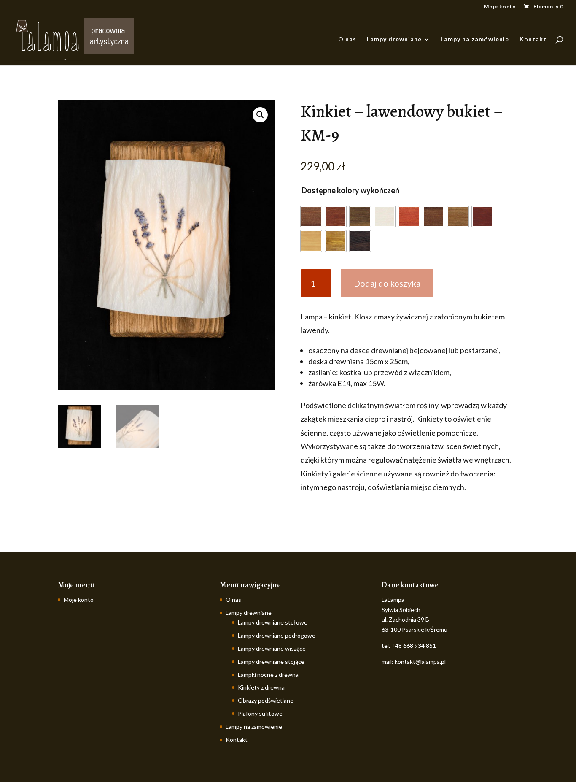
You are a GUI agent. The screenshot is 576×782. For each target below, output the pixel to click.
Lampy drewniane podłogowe (276, 635)
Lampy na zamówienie (475, 39)
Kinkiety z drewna (261, 687)
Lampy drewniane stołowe (272, 622)
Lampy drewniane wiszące (272, 648)
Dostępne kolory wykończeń (350, 190)
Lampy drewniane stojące (271, 661)
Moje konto (500, 7)
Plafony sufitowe (260, 713)
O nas (347, 39)
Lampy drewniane (394, 39)
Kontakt (532, 39)
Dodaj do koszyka (387, 283)
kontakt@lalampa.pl (420, 661)
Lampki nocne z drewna (268, 674)
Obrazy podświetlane (265, 700)
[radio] (311, 216)
